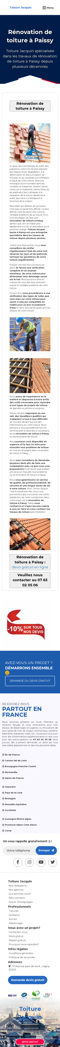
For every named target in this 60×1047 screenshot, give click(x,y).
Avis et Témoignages (20, 902)
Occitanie (10, 810)
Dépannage (16, 923)
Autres (13, 919)
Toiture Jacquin (20, 7)
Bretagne (10, 798)
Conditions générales (21, 953)
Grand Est (10, 787)
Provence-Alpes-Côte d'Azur (21, 825)
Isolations (14, 915)
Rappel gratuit (17, 940)
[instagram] (29, 862)
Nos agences (16, 889)
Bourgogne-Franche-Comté (20, 766)
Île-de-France (12, 754)
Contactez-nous (18, 932)
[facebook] (17, 862)
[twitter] (52, 862)
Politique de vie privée (22, 957)
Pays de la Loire (13, 792)
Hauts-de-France (14, 778)
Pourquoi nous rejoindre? (24, 944)
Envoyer (45, 850)
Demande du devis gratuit (30, 680)
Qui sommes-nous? (20, 893)
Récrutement (17, 898)
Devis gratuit (16, 936)
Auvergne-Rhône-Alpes (18, 819)
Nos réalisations (18, 885)
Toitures (13, 911)
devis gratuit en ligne (30, 567)
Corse (8, 830)
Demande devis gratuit (27, 980)
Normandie (11, 772)
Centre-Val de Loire (16, 760)
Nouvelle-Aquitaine (16, 804)
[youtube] (41, 862)
